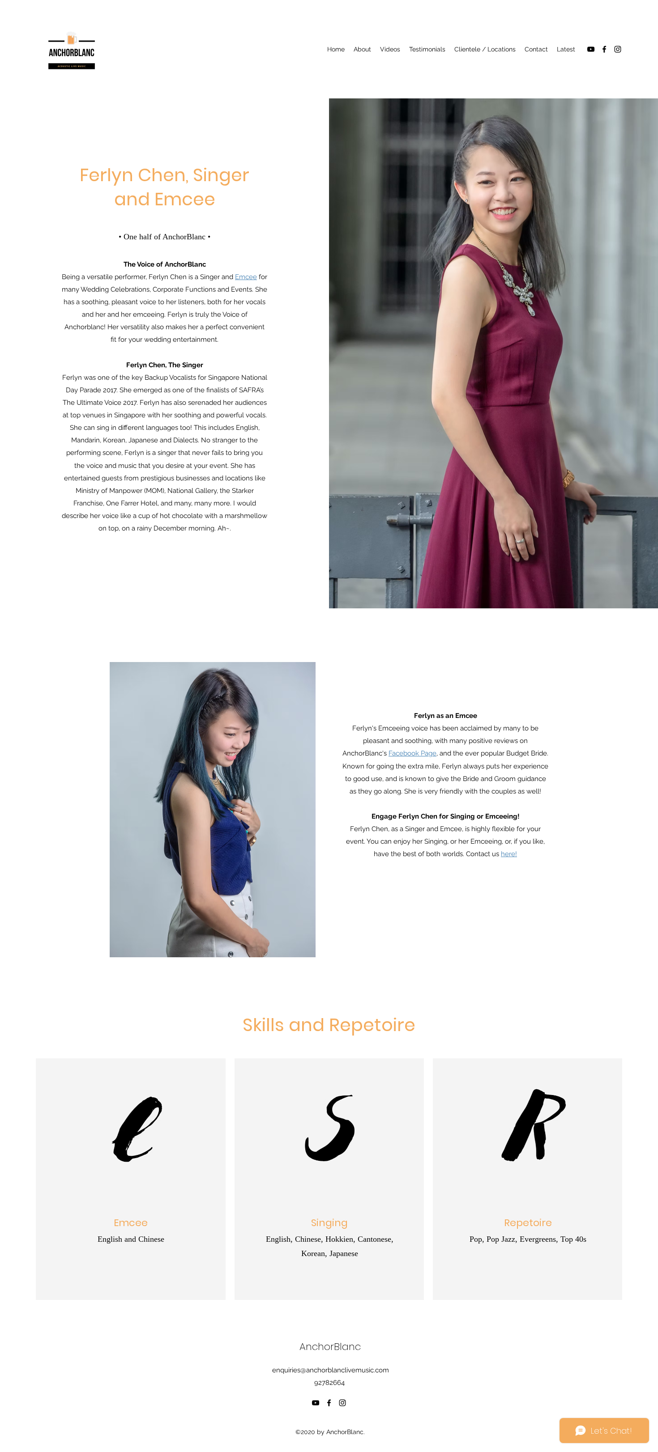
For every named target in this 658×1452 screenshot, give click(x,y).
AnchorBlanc (330, 1347)
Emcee (246, 277)
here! (509, 854)
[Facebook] (604, 49)
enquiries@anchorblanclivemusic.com (330, 1370)
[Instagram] (617, 49)
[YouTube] (590, 49)
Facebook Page (412, 753)
